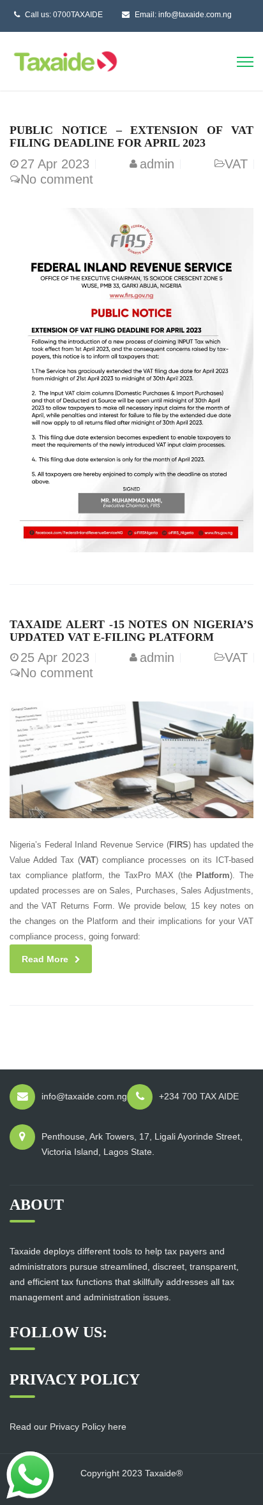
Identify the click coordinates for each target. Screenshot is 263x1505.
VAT (236, 164)
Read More (45, 959)
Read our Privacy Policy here (68, 1426)
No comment (56, 179)
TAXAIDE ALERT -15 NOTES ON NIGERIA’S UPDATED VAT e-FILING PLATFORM (131, 630)
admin (157, 164)
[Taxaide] (65, 60)
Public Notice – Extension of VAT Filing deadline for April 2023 (131, 136)
